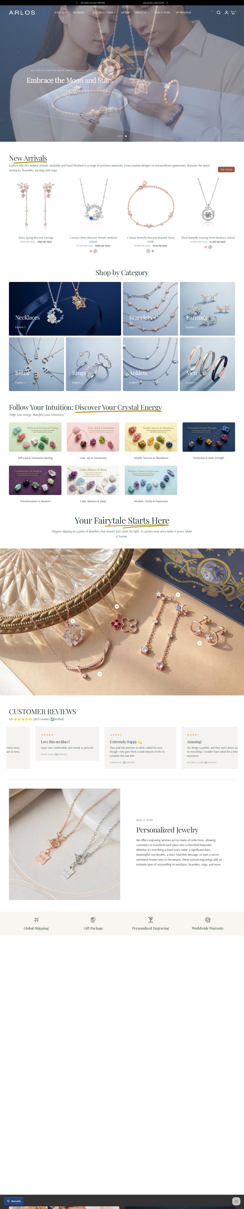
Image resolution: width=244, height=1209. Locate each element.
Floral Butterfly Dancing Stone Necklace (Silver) (208, 237)
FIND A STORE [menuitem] (162, 12)
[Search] (218, 12)
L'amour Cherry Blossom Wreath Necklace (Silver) (93, 239)
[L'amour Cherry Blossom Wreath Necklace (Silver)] (93, 205)
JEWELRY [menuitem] (59, 12)
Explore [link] (19, 327)
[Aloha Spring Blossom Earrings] (36, 205)
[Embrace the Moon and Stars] (122, 73)
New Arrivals (226, 169)
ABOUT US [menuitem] (140, 12)
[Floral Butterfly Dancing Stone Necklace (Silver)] (208, 205)
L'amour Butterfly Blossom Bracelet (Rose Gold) (150, 239)
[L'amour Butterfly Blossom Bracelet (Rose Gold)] (151, 205)
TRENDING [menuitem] (78, 12)
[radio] (91, 251)
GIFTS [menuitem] (124, 12)
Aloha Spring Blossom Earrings (35, 237)
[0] (232, 12)
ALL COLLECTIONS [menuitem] (103, 12)
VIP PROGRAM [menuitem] (183, 12)
